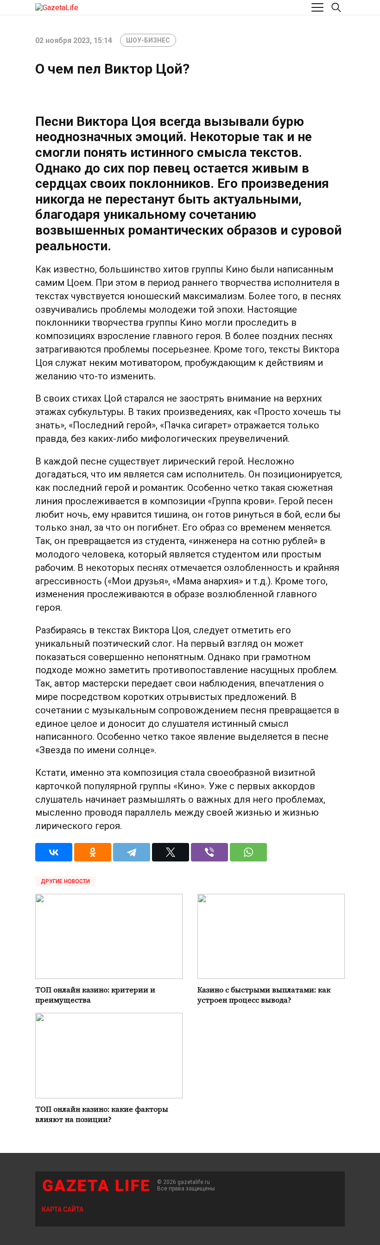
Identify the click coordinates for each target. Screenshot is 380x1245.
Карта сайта (62, 1209)
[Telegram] (131, 852)
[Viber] (209, 852)
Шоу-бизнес (148, 40)
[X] (170, 852)
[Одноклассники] (92, 852)
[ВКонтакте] (53, 852)
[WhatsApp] (248, 852)
